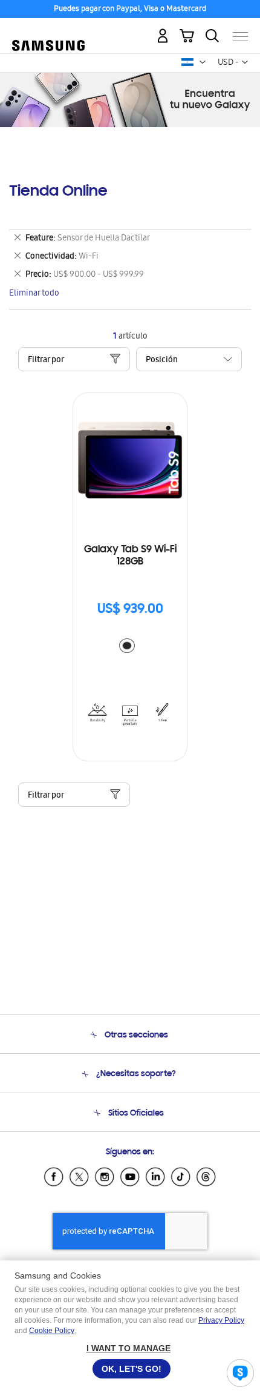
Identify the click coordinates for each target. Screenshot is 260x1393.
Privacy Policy (221, 1320)
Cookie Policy (51, 1330)
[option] (127, 645)
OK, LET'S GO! (131, 1369)
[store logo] (48, 31)
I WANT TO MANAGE (128, 1348)
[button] (203, 62)
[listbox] (130, 647)
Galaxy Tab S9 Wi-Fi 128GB (130, 555)
